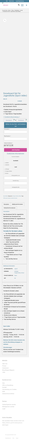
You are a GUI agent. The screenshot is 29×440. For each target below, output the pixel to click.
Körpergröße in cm (16, 175)
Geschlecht (15, 160)
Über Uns (4, 363)
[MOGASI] (12, 5)
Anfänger (7, 169)
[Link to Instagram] (20, 436)
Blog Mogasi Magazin (8, 370)
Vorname (7, 129)
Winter (20, 196)
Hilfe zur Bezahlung (7, 385)
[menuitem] (6, 1)
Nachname (7, 136)
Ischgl (14, 196)
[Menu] (21, 5)
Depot (15, 275)
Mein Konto (11, 1)
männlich (7, 164)
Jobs (3, 372)
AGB (3, 391)
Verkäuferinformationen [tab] (9, 207)
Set (15, 278)
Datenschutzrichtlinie (8, 393)
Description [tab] (6, 204)
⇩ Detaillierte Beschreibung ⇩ (11, 117)
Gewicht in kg (15, 180)
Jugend (15, 268)
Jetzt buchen (16, 150)
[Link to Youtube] (23, 436)
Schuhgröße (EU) (15, 187)
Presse (4, 366)
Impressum (5, 368)
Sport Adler (5, 196)
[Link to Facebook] (18, 436)
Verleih (16, 196)
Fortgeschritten (8, 171)
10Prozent (5, 198)
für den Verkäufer (15, 156)
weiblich (7, 162)
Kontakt (4, 387)
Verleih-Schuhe (14, 198)
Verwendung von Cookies (9, 389)
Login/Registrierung (20, 1)
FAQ (7, 1)
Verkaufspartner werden (9, 404)
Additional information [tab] (17, 204)
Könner (6, 173)
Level (15, 167)
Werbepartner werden (8, 406)
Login (3, 408)
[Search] (18, 5)
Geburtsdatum (8, 143)
